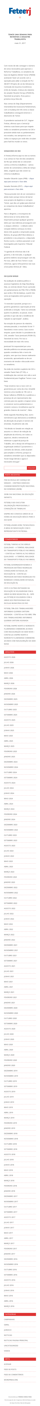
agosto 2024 (9, 783)
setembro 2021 (10, 961)
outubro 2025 (10, 709)
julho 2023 (8, 851)
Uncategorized (11, 1345)
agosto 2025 (9, 720)
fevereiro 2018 (10, 1186)
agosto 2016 (9, 1280)
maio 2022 (8, 924)
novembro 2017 (11, 1201)
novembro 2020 (11, 1013)
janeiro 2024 (9, 819)
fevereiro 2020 (10, 1060)
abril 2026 (8, 678)
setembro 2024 (10, 777)
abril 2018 (8, 1175)
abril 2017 (8, 1238)
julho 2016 (8, 1285)
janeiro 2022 (9, 940)
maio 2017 (8, 1233)
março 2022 (9, 934)
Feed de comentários (13, 1374)
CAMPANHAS (9, 1319)
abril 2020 (8, 1050)
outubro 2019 (10, 1081)
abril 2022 (8, 929)
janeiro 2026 (9, 694)
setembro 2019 (10, 1086)
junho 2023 (9, 856)
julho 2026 (8, 662)
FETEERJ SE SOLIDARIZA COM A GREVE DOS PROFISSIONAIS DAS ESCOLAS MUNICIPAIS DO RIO (18, 600)
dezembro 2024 (10, 762)
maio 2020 (8, 1044)
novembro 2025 (11, 704)
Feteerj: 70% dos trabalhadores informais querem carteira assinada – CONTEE (18, 611)
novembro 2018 (11, 1139)
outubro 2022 (10, 898)
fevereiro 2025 (10, 751)
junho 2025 (9, 730)
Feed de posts (10, 1369)
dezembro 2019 (10, 1071)
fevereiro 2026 (10, 688)
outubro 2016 (10, 1269)
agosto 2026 (9, 657)
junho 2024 (9, 793)
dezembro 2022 (10, 887)
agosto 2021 (9, 966)
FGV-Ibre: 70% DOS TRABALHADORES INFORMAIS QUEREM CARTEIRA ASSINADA (20, 617)
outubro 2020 (10, 1018)
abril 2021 (8, 987)
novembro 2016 (11, 1264)
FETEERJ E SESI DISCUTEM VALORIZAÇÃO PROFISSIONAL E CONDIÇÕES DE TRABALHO (16, 505)
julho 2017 (8, 1222)
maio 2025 (8, 736)
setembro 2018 (10, 1149)
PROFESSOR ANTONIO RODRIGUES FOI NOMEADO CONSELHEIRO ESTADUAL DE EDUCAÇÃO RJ (19, 580)
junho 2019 (9, 1102)
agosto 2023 (9, 845)
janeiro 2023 (9, 882)
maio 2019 (8, 1107)
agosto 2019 (9, 1091)
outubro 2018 (10, 1144)
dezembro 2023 (10, 825)
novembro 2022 (11, 893)
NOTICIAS (8, 1335)
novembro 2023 (11, 830)
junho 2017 (9, 1227)
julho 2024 (8, 788)
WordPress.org (11, 1380)
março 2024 (9, 809)
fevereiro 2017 (10, 1248)
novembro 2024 (11, 767)
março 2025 (9, 746)
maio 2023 (8, 861)
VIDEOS (7, 1351)
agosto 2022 (9, 908)
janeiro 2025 (9, 756)
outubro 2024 (10, 772)
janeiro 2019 (9, 1128)
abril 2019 (8, 1112)
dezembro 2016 (10, 1259)
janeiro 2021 (9, 1003)
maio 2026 (8, 673)
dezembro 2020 (10, 1008)
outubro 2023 (10, 835)
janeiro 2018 (9, 1191)
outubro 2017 (10, 1207)
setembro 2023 (10, 840)
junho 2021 (9, 976)
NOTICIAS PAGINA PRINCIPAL (16, 1340)
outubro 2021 (10, 955)
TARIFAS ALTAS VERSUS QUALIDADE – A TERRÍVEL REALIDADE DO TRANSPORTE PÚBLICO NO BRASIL (19, 556)
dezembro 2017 (10, 1196)
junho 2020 (9, 1039)
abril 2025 (8, 741)
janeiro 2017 (9, 1254)
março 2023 (9, 872)
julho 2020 (8, 1034)
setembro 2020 (10, 1023)
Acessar (7, 1364)
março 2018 (9, 1180)
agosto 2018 (9, 1154)
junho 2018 (9, 1165)
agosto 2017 (9, 1217)
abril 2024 (8, 804)
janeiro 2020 (9, 1065)
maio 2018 (8, 1170)
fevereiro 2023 (10, 877)
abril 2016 (8, 1301)
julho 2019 (8, 1097)
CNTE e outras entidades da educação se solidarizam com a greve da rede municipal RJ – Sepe (19, 591)
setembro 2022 (10, 903)
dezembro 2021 (10, 945)
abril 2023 (8, 866)
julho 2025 (8, 725)
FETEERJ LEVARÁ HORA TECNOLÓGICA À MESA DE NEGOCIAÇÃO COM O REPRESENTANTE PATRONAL (19, 528)
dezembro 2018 (10, 1133)
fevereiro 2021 (10, 997)
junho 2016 (9, 1290)
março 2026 (9, 683)
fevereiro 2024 (10, 814)
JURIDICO (7, 1330)
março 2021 (9, 992)
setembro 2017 (10, 1212)
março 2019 (9, 1118)
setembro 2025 (10, 715)
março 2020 (9, 1055)
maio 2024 (8, 798)
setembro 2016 (10, 1275)
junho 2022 (9, 919)
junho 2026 (9, 668)
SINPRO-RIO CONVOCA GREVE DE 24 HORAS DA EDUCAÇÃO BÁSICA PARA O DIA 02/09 (19, 517)
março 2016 (9, 1306)
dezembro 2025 (10, 699)
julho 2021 (8, 971)
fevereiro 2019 (10, 1123)
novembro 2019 (11, 1076)
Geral (6, 1325)
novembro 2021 (11, 950)
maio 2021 (8, 982)
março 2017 (9, 1243)
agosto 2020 (9, 1029)
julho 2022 (8, 914)
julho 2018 (8, 1159)
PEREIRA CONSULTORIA (25, 1397)
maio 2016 (8, 1296)
